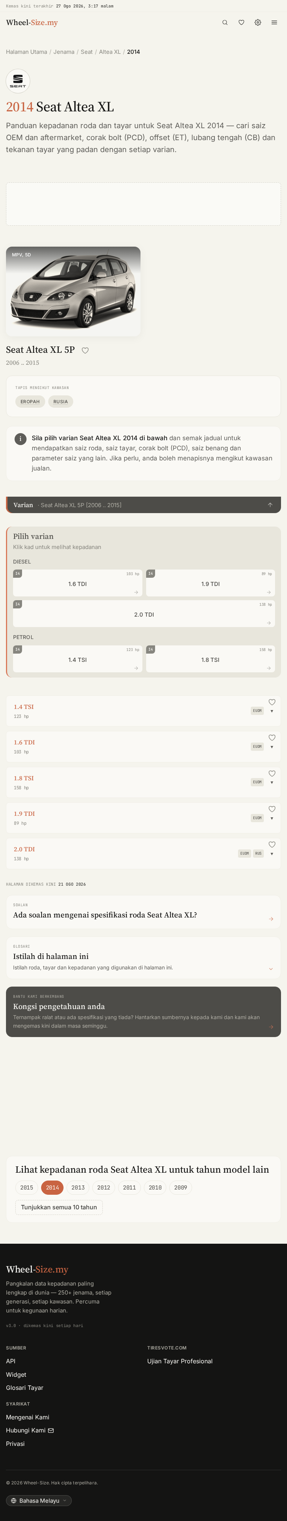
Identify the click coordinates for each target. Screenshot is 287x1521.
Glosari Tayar (24, 1387)
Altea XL (110, 51)
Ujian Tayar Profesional (180, 1361)
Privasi (15, 1443)
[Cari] (225, 22)
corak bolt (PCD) (115, 137)
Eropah (30, 401)
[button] (143, 505)
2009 (180, 1187)
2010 (155, 1187)
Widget (16, 1374)
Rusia (60, 401)
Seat (87, 51)
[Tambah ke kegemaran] (85, 350)
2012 (103, 1187)
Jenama (63, 51)
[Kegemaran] (241, 22)
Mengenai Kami (27, 1417)
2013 (77, 1187)
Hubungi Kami (26, 1430)
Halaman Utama (26, 51)
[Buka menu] (274, 22)
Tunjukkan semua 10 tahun (59, 1207)
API (10, 1361)
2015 (26, 1187)
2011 (129, 1187)
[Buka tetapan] (258, 22)
